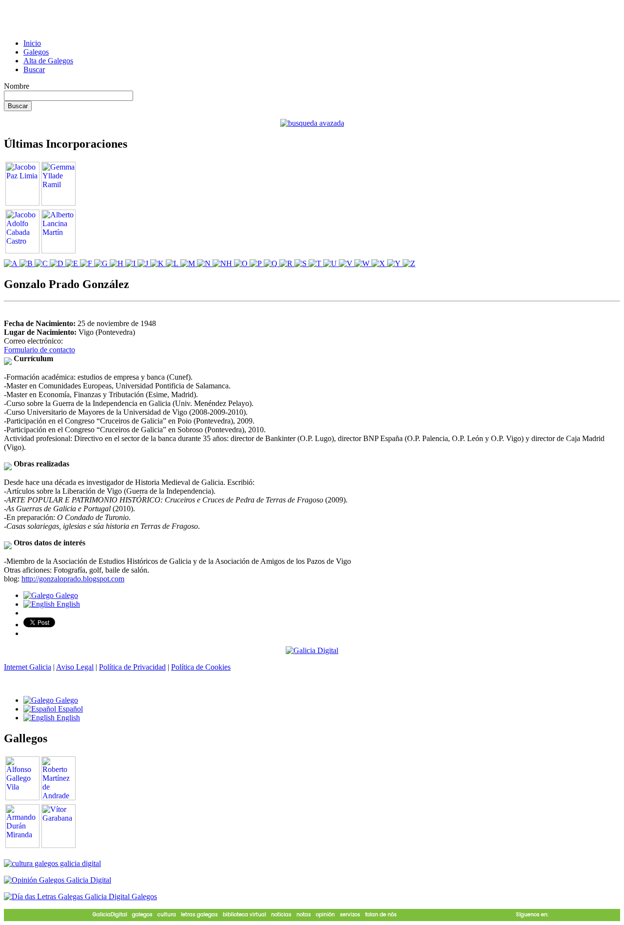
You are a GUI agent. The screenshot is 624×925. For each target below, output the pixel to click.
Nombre (16, 86)
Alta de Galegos (48, 61)
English (67, 604)
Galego (66, 595)
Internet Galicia (27, 667)
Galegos (36, 52)
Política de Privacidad (132, 667)
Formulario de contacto (39, 350)
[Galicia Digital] (312, 650)
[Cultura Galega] (52, 863)
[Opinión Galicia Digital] (57, 880)
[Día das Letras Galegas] (80, 896)
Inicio (32, 43)
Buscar (34, 69)
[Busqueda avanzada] (312, 123)
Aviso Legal (75, 667)
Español (69, 709)
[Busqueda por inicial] (12, 263)
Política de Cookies (201, 667)
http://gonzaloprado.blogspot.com (72, 579)
